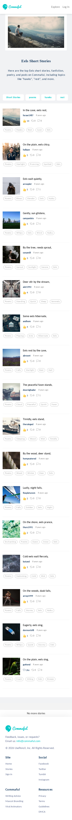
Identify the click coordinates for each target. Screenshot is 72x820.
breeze (50, 679)
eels (49, 130)
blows (19, 198)
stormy (29, 610)
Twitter (42, 769)
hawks (48, 97)
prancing (34, 164)
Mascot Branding (14, 801)
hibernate (43, 336)
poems (32, 97)
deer (41, 473)
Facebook (44, 763)
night (49, 507)
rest (62, 97)
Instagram (44, 779)
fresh (19, 679)
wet (43, 439)
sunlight (32, 267)
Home (8, 763)
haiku (51, 198)
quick (33, 301)
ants (31, 336)
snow (46, 542)
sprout (19, 267)
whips (19, 233)
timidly (53, 439)
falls (18, 370)
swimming (21, 576)
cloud (19, 404)
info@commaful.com (28, 741)
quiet (30, 645)
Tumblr (42, 774)
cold (34, 576)
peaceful (31, 404)
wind (39, 233)
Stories (9, 769)
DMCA (42, 811)
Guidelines (44, 806)
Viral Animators (13, 806)
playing (20, 336)
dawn (35, 542)
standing (20, 301)
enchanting (10, 542)
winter (30, 473)
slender (31, 198)
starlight (20, 164)
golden (29, 507)
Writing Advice (13, 795)
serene (44, 267)
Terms (42, 801)
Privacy (42, 795)
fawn (54, 404)
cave (39, 130)
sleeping (20, 439)
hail (50, 370)
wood (33, 439)
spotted (47, 164)
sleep (43, 301)
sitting (30, 679)
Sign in (8, 774)
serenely (55, 301)
